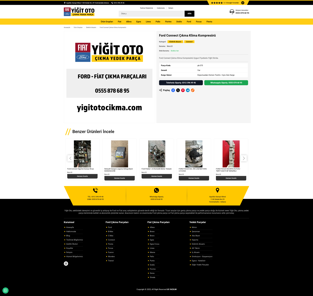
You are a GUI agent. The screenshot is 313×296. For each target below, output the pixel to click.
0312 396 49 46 (119, 3)
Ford (189, 21)
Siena (152, 273)
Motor (194, 227)
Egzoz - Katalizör (198, 261)
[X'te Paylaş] (178, 90)
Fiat (119, 21)
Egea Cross (154, 244)
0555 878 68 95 (242, 13)
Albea (128, 21)
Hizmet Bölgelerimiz (74, 256)
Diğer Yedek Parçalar (200, 265)
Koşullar (69, 248)
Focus (199, 21)
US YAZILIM (172, 289)
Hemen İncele (82, 176)
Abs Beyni (196, 236)
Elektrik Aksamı (91, 27)
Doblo (179, 21)
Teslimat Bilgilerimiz (146, 8)
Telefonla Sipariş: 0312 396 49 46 (181, 83)
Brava (152, 231)
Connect (189, 42)
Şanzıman (196, 231)
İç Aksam (196, 252)
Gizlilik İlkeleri (72, 244)
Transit (111, 261)
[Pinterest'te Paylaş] (183, 90)
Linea (148, 21)
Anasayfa (67, 27)
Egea (138, 21)
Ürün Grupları (107, 21)
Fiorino (168, 21)
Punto (152, 261)
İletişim (170, 8)
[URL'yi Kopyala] (193, 90)
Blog (68, 236)
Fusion (111, 252)
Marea (152, 252)
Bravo (152, 236)
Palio (158, 21)
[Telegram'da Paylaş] (188, 90)
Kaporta (195, 240)
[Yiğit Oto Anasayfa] (79, 12)
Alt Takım (196, 248)
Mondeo (111, 256)
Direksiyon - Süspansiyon (202, 256)
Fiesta (209, 21)
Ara (189, 13)
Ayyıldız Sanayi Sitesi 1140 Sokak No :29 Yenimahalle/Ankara (87, 3)
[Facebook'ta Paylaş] (173, 90)
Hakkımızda (161, 8)
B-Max (110, 231)
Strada (152, 277)
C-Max (110, 236)
